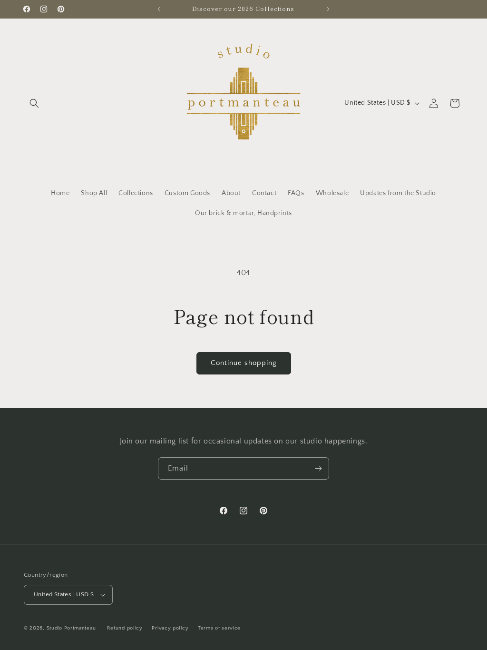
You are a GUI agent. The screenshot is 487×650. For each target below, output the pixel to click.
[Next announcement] (328, 9)
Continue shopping (244, 363)
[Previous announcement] (158, 9)
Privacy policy (170, 628)
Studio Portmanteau (71, 628)
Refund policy (125, 628)
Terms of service (219, 628)
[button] (34, 103)
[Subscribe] (318, 468)
